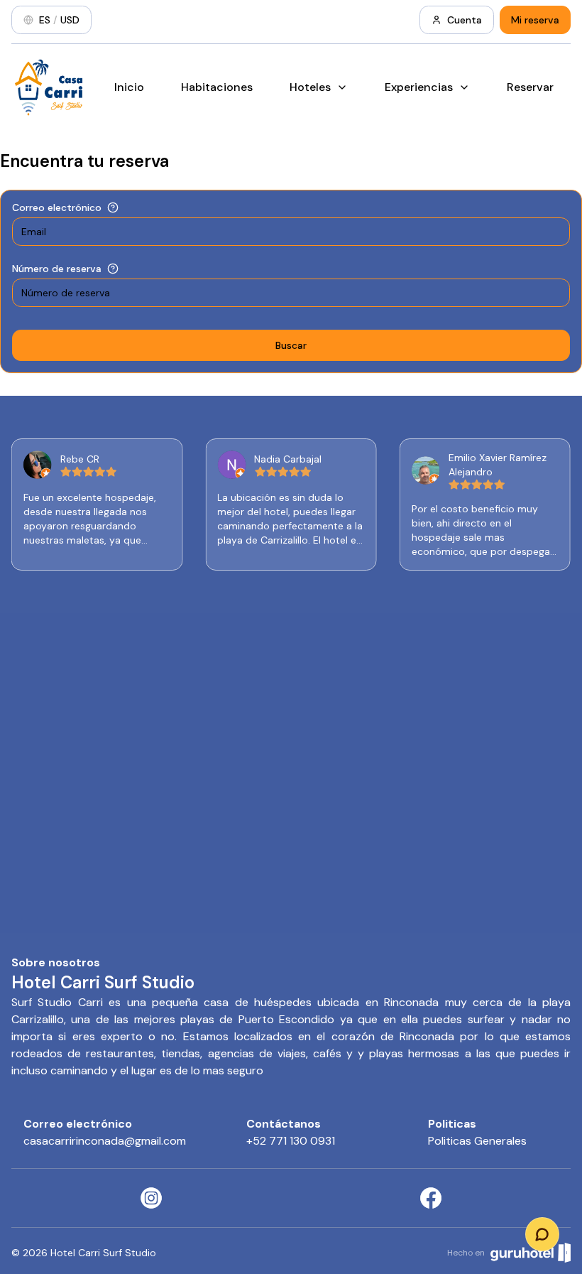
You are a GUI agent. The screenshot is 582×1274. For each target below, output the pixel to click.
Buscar (291, 345)
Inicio (129, 87)
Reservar (530, 87)
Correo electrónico (56, 207)
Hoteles (310, 87)
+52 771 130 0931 (290, 1140)
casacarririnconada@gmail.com (104, 1140)
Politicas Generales (477, 1140)
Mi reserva (535, 20)
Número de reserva (56, 269)
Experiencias (419, 87)
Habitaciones (217, 87)
